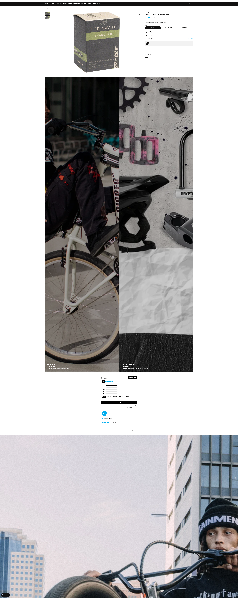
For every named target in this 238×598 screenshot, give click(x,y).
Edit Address (190, 38)
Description (148, 49)
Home (46, 8)
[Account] (189, 3)
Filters (119, 402)
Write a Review (132, 377)
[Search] (187, 3)
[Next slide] (98, 71)
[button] (150, 17)
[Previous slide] (95, 71)
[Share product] (139, 14)
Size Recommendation (150, 51)
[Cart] (192, 3)
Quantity (149, 31)
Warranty (147, 57)
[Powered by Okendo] (104, 378)
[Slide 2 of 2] (47, 17)
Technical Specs (148, 54)
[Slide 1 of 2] (47, 13)
